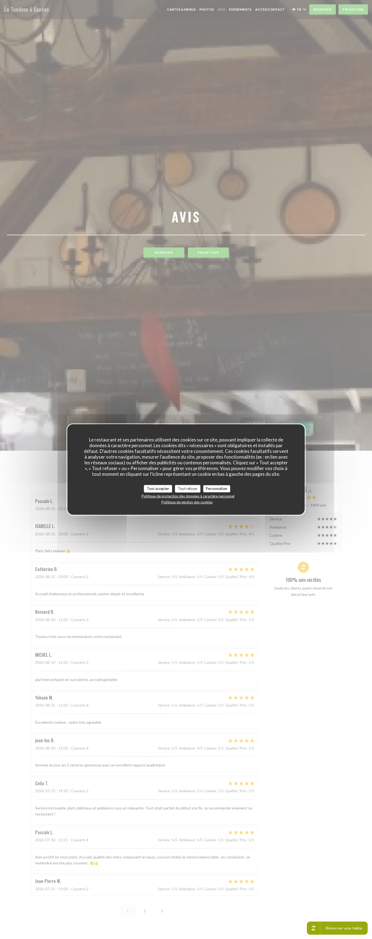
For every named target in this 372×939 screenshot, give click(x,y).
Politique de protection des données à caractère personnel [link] (188, 496)
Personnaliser (216, 488)
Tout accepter (158, 488)
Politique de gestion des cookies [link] (187, 502)
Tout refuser (187, 488)
